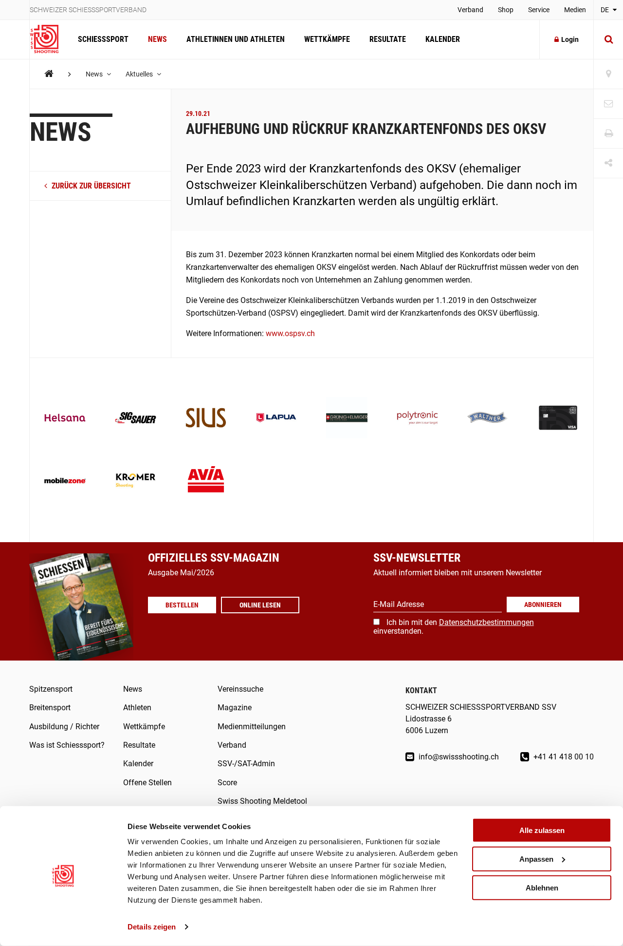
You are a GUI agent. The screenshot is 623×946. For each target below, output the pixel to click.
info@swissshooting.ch (458, 756)
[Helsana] (65, 418)
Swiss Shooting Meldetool (262, 801)
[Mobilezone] (65, 481)
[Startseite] (49, 39)
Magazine (235, 707)
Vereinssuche (240, 689)
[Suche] (608, 39)
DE (605, 10)
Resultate (387, 39)
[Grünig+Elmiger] (347, 418)
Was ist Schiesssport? (67, 745)
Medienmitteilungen (252, 726)
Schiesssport (103, 39)
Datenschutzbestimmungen (486, 622)
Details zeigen (152, 927)
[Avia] (206, 481)
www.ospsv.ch (290, 333)
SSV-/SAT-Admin (246, 763)
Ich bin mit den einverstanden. (453, 627)
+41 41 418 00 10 (562, 756)
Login (570, 39)
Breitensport (50, 707)
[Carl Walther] (488, 418)
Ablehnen (542, 887)
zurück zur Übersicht (90, 185)
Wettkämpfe (327, 39)
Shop (505, 10)
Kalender (442, 39)
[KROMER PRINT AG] (135, 481)
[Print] (608, 134)
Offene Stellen (147, 782)
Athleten (137, 707)
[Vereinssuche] (608, 74)
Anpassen (536, 859)
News (157, 39)
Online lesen (260, 605)
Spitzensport (51, 689)
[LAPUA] (276, 418)
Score (227, 782)
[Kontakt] (608, 104)
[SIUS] (206, 418)
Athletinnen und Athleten (235, 39)
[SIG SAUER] (135, 418)
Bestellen (182, 605)
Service (539, 10)
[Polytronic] (417, 418)
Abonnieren (543, 604)
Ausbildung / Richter (64, 726)
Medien (575, 10)
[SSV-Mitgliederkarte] (558, 418)
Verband (470, 10)
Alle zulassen (542, 830)
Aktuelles (140, 74)
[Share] (608, 163)
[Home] (49, 73)
